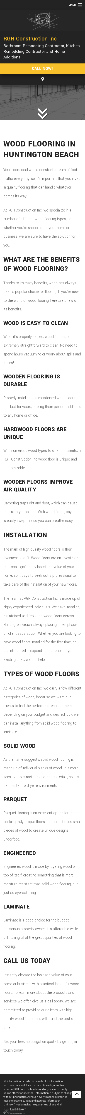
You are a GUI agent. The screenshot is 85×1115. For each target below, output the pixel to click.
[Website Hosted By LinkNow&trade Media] (14, 1110)
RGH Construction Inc (30, 39)
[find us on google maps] (42, 79)
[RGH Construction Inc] (42, 20)
